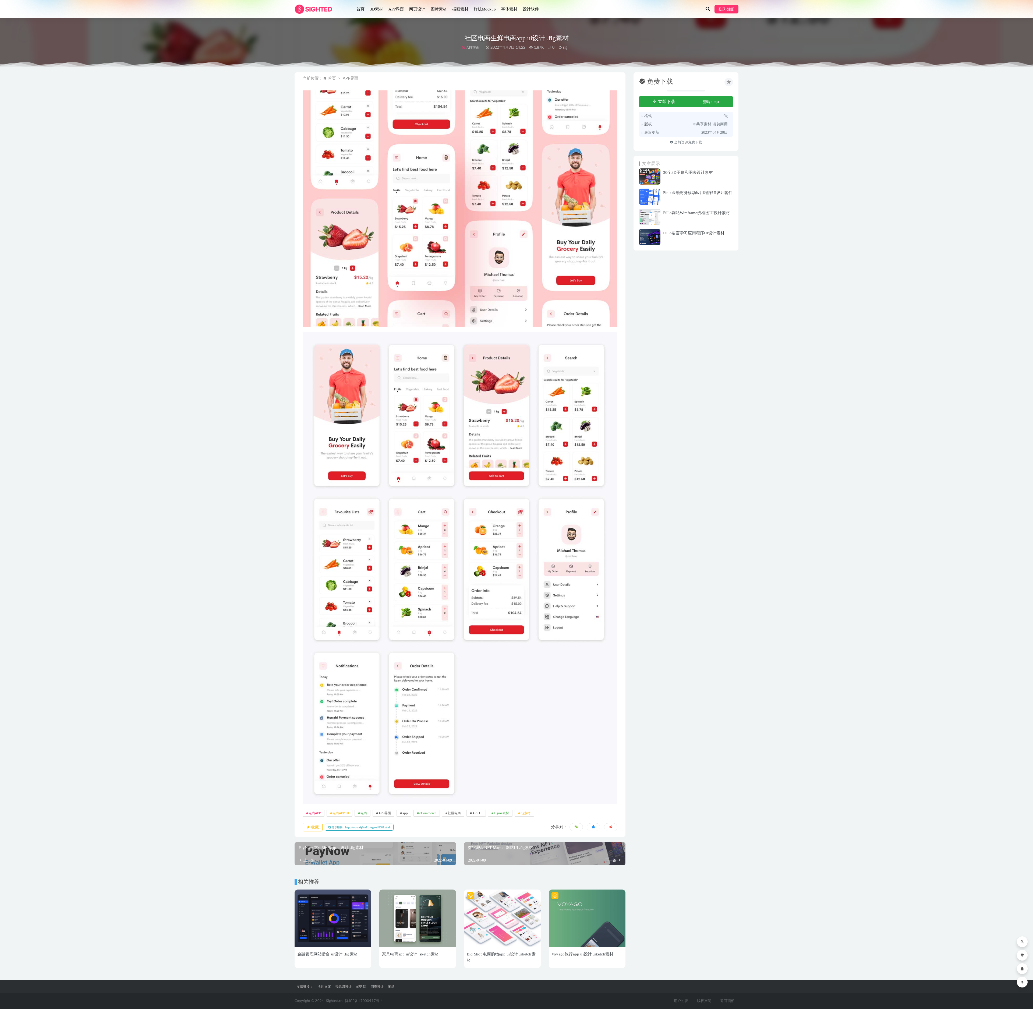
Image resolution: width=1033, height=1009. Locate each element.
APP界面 (396, 9)
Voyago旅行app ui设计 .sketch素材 (582, 954)
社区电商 (454, 813)
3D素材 (376, 9)
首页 (360, 9)
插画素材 (460, 9)
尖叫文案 (324, 987)
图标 (391, 987)
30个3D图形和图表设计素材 (688, 172)
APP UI (477, 813)
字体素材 (509, 9)
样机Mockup (485, 9)
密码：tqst (710, 102)
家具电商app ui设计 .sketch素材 (410, 954)
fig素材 (525, 813)
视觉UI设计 (343, 987)
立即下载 (666, 101)
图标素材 (439, 9)
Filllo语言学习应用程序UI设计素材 (693, 233)
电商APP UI (340, 813)
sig (564, 48)
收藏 (314, 827)
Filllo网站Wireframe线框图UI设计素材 (696, 213)
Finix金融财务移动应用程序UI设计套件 (698, 192)
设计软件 (531, 9)
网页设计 (417, 9)
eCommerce (427, 813)
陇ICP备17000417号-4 (364, 1001)
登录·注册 (726, 9)
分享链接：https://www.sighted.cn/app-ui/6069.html (360, 827)
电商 (363, 813)
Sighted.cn (334, 1001)
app (405, 813)
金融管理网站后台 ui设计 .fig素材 (327, 954)
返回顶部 (727, 1001)
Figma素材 (501, 813)
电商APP (315, 813)
